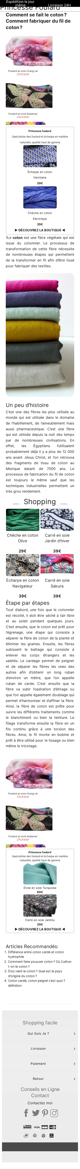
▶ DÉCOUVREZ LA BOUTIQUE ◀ (40, 230)
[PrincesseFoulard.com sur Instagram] (54, 1113)
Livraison (38, 1048)
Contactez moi (40, 1103)
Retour (38, 1079)
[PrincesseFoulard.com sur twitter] (36, 1113)
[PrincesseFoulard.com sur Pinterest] (45, 1113)
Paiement (38, 1063)
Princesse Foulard (30, 7)
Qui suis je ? (38, 1033)
